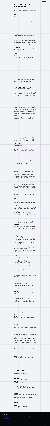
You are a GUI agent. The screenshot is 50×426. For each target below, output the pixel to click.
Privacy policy (39, 416)
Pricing (18, 418)
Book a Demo (6, 418)
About (38, 415)
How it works (19, 416)
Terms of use (39, 417)
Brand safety (29, 416)
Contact (18, 420)
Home (18, 415)
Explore (18, 417)
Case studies (29, 417)
